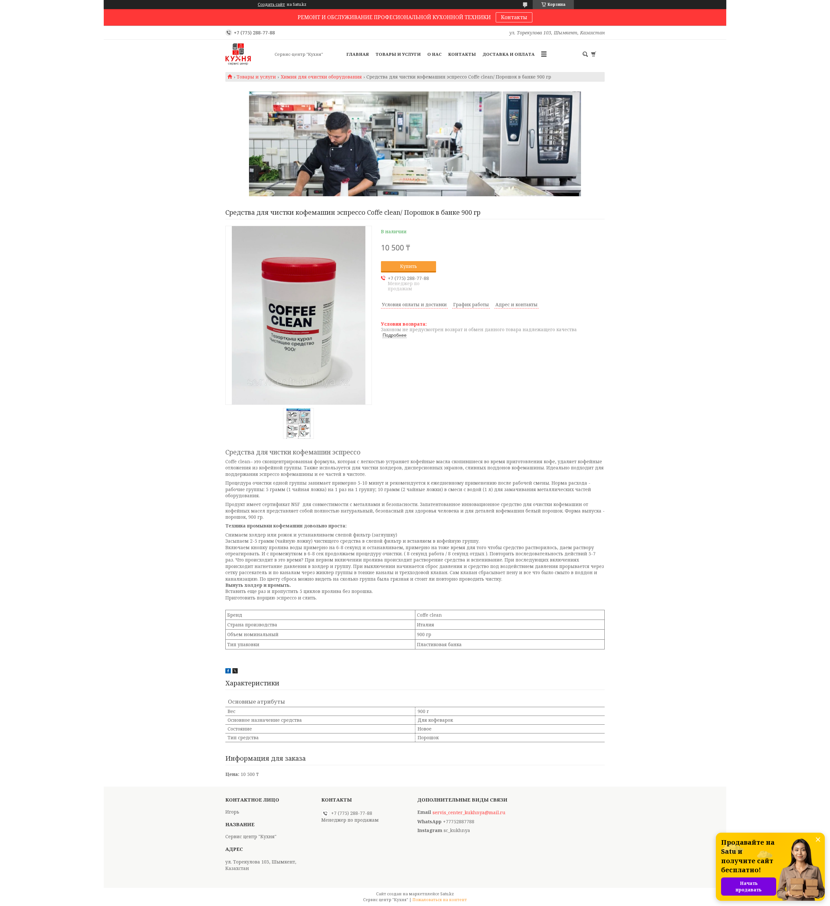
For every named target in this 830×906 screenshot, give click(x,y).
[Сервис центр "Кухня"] (248, 54)
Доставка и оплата (508, 54)
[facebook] (228, 672)
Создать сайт (271, 4)
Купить (408, 266)
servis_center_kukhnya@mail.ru (469, 812)
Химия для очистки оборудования (321, 76)
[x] (235, 672)
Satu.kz (447, 894)
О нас (434, 54)
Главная (357, 54)
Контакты (514, 17)
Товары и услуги (398, 54)
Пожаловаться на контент (439, 899)
